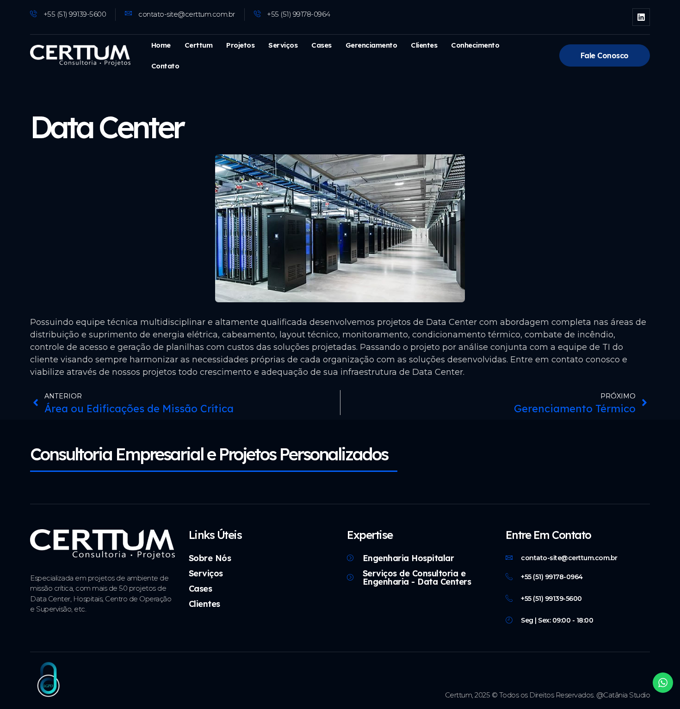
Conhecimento (475, 45)
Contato (165, 65)
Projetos (240, 45)
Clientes (424, 45)
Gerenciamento (371, 45)
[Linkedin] (641, 17)
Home (161, 45)
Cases (321, 45)
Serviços (282, 45)
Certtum (199, 45)
